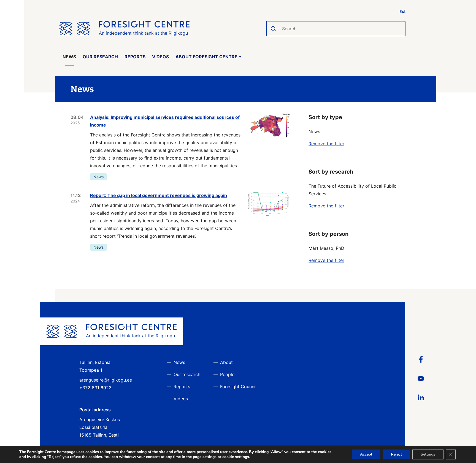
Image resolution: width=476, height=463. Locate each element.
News (69, 56)
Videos (160, 56)
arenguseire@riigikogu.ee (105, 380)
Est (402, 11)
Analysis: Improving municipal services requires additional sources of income (165, 121)
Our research (187, 374)
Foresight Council (238, 386)
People (227, 374)
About (226, 362)
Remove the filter (326, 143)
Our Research (100, 56)
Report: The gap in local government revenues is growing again (158, 195)
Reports (135, 56)
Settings (428, 454)
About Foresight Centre (206, 56)
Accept (366, 454)
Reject (396, 454)
